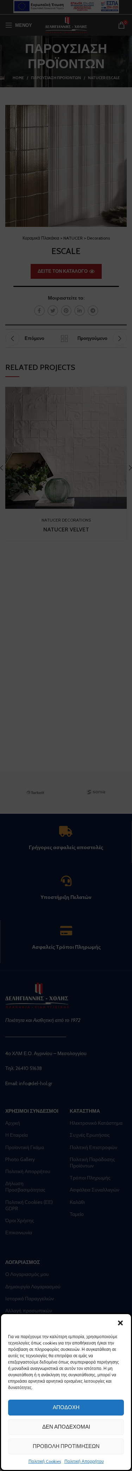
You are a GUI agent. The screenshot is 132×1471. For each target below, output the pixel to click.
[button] (120, 1322)
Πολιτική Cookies (45, 1461)
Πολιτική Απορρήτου (84, 1461)
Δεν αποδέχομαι (66, 1427)
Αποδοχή (66, 1407)
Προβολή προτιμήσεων (66, 1446)
